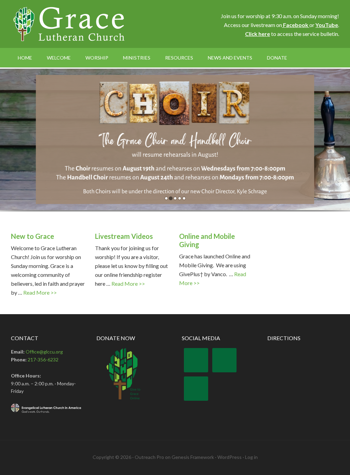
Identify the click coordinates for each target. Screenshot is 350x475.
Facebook (295, 25)
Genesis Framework (193, 457)
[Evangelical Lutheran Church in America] (47, 408)
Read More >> (40, 292)
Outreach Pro (149, 457)
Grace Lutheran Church (69, 24)
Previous (320, 198)
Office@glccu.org (44, 352)
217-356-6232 (43, 359)
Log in (251, 457)
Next (338, 198)
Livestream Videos (124, 236)
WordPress (229, 457)
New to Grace (32, 236)
